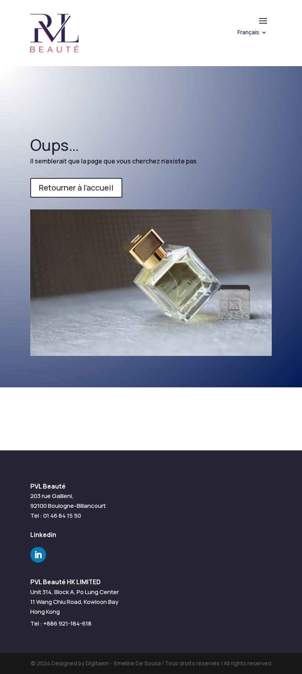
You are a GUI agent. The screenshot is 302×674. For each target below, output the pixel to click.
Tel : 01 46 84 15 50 (55, 515)
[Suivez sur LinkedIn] (38, 555)
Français (248, 33)
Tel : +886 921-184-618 (61, 623)
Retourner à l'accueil (76, 187)
